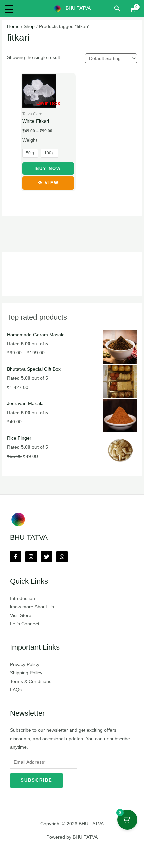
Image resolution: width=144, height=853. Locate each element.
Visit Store (20, 615)
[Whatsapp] (62, 556)
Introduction (22, 598)
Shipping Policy (26, 672)
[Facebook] (15, 556)
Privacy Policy (24, 664)
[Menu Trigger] (9, 9)
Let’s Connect (24, 623)
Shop (29, 26)
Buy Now (48, 168)
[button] (117, 8)
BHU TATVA (78, 8)
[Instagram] (31, 556)
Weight (29, 140)
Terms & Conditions (30, 681)
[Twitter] (46, 556)
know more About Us (32, 606)
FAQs (16, 689)
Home (13, 26)
